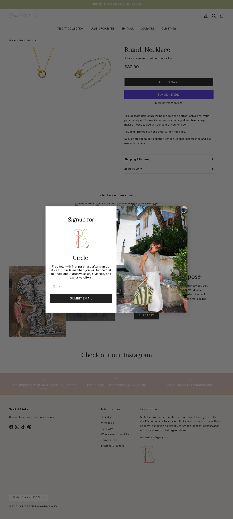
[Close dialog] (183, 210)
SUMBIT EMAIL (81, 298)
